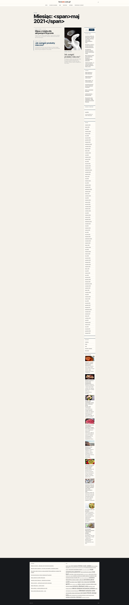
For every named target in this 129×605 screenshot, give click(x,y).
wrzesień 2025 (88, 146)
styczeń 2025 (87, 163)
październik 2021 (88, 221)
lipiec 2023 (87, 193)
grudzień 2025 (88, 139)
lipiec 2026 (87, 127)
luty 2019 (87, 275)
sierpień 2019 (87, 266)
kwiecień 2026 (88, 131)
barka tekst (68, 566)
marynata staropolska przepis (75, 569)
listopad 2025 (88, 142)
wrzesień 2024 (88, 172)
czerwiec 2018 (88, 292)
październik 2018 (88, 283)
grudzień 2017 (88, 305)
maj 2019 (87, 270)
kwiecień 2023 (88, 200)
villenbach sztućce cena (87, 590)
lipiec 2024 (87, 176)
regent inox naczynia (83, 582)
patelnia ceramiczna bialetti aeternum (81, 575)
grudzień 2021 (88, 219)
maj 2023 (87, 197)
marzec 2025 (87, 159)
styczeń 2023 (87, 204)
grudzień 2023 (88, 185)
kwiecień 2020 (88, 251)
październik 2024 (88, 170)
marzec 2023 (87, 202)
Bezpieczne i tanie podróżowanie (88, 447)
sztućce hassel (69, 586)
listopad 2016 (87, 333)
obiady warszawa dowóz (78, 574)
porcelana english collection (77, 579)
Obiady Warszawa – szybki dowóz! (89, 77)
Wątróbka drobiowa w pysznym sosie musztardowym (89, 382)
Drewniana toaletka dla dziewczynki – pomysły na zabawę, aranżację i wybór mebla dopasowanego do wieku (89, 488)
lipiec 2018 (87, 290)
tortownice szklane (89, 588)
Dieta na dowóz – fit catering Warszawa (89, 81)
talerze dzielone (77, 588)
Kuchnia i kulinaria (53, 5)
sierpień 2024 (87, 174)
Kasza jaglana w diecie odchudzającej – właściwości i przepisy (89, 426)
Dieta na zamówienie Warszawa (89, 90)
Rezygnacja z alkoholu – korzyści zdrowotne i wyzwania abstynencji (89, 46)
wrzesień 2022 (88, 206)
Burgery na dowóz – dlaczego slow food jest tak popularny (42, 565)
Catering (71, 5)
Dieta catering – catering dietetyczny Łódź (39, 588)
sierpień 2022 (87, 208)
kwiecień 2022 (88, 215)
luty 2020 (87, 255)
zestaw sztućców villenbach (74, 597)
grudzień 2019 (88, 260)
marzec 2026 (87, 133)
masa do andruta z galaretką (86, 569)
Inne (60, 5)
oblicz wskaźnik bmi (86, 574)
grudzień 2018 (88, 279)
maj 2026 (87, 129)
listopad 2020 (88, 236)
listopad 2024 (88, 167)
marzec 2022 (87, 217)
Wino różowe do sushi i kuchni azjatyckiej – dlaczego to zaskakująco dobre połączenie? (89, 58)
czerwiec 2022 (88, 210)
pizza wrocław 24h (75, 577)
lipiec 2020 (87, 245)
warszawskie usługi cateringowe (73, 593)
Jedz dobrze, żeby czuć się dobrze (89, 510)
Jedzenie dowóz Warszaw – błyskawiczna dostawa (40, 580)
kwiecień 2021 (88, 227)
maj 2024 (87, 178)
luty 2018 (87, 300)
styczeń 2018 (87, 303)
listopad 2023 (88, 187)
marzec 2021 (87, 230)
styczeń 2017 (87, 328)
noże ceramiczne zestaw (86, 572)
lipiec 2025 (87, 150)
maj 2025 (87, 154)
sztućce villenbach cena (80, 586)
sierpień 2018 (87, 288)
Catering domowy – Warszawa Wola (89, 94)
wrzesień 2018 (88, 285)
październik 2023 (88, 189)
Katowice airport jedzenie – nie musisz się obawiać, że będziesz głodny (44, 568)
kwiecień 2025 (88, 157)
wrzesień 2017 (88, 311)
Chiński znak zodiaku (85, 566)
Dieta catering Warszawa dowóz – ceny (38, 590)
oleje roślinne (91, 574)
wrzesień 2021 (88, 223)
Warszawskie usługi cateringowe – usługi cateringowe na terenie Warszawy (89, 99)
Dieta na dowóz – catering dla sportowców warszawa (41, 582)
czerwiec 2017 (88, 318)
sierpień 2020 (87, 242)
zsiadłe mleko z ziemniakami (85, 597)
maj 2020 (87, 249)
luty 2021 (87, 232)
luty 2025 (87, 161)
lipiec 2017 (87, 315)
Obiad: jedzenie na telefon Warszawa (88, 73)
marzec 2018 (87, 298)
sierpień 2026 (87, 124)
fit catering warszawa (88, 567)
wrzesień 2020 (88, 240)
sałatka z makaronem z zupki (73, 584)
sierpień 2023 (87, 191)
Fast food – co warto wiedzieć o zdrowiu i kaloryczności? (89, 363)
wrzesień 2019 (88, 264)
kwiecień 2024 (88, 180)
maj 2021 (87, 225)
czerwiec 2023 (88, 195)
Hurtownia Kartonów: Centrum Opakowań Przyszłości (89, 86)
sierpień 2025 (87, 148)
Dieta (46, 5)
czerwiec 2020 (88, 247)
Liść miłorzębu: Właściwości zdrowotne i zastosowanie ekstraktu (89, 531)
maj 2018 (87, 294)
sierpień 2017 (87, 313)
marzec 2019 (87, 273)
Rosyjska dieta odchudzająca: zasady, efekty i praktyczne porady (89, 403)
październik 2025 (88, 144)
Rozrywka (65, 5)
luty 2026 (87, 135)
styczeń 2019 (87, 277)
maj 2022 (87, 212)
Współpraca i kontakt (79, 5)
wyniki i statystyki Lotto (73, 595)
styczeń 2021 (87, 234)
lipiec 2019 (87, 268)
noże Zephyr (71, 574)
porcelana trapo (73, 582)
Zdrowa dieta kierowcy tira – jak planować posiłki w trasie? (89, 466)
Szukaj (91, 29)
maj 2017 (87, 320)
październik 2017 (88, 309)
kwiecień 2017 (88, 322)
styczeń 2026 (87, 137)
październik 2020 (88, 238)
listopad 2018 (87, 281)
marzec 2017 (87, 324)
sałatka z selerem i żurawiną (84, 584)
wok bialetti (83, 593)
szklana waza (93, 584)
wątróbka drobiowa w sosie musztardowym (86, 595)
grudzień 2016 (88, 330)
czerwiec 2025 (88, 152)
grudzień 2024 (88, 165)
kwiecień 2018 (88, 296)
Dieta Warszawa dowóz (81, 567)
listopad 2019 (87, 262)
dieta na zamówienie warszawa (74, 567)
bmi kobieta (74, 566)
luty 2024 (87, 182)
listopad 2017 (87, 307)
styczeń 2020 (87, 257)
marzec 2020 (87, 253)
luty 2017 (87, 326)
